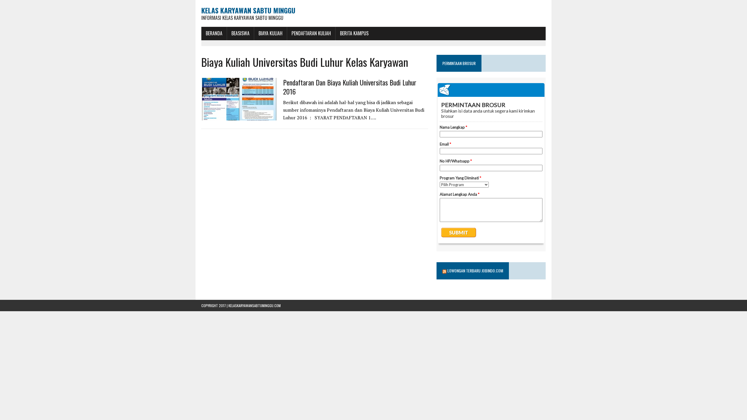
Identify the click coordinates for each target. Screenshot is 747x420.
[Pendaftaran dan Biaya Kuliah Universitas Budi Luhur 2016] (239, 116)
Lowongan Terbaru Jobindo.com (475, 270)
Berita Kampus (354, 33)
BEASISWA (240, 33)
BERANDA (214, 33)
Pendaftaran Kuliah (311, 33)
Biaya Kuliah (270, 33)
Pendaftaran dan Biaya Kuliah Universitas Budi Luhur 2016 (349, 87)
